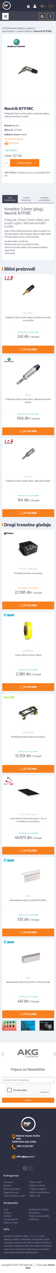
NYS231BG (28, 313)
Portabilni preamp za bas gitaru (28, 573)
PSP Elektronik (9, 28)
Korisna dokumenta (44, 199)
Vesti (6, 1209)
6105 (28, 896)
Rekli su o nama (11, 1222)
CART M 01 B (28, 732)
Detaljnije (30, 349)
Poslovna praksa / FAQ (39, 1216)
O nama (7, 1212)
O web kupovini (11, 1219)
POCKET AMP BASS (28, 569)
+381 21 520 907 (24, 1146)
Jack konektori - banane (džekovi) (17, 31)
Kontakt (7, 1216)
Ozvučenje (8, 1182)
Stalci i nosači (35, 1182)
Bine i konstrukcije (12, 1189)
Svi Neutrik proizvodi (13, 139)
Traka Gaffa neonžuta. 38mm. (28, 655)
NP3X (28, 395)
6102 (28, 978)
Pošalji (28, 1100)
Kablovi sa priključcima (40, 1192)
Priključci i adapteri (25, 28)
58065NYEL (28, 651)
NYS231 (28, 477)
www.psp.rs (34, 1236)
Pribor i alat (35, 1195)
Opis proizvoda (10, 199)
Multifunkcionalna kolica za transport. (28, 736)
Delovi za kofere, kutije (14, 1195)
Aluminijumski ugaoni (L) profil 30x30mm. (28, 900)
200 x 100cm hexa (28, 814)
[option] (28, 1053)
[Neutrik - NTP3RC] (28, 70)
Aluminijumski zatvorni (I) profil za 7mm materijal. (28, 982)
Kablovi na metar (37, 1185)
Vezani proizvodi (26, 199)
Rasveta (7, 1185)
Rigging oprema (11, 1192)
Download (13, 143)
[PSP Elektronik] (9, 5)
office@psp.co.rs (25, 1156)
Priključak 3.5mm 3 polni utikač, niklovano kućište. (28, 481)
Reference (34, 1219)
